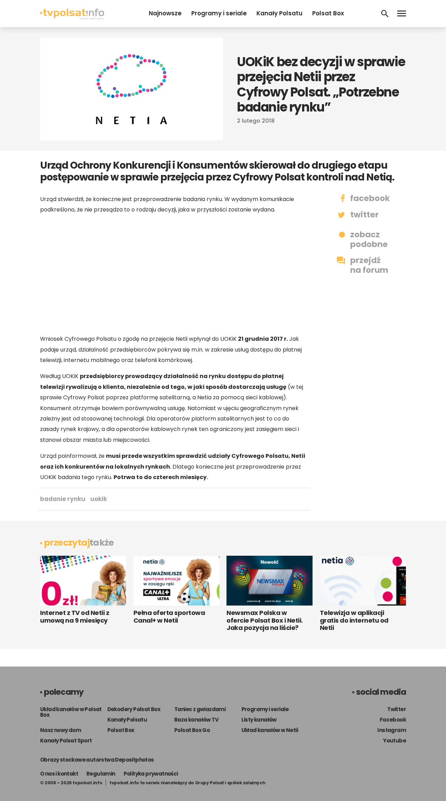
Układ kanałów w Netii (269, 730)
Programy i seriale (219, 13)
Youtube (394, 740)
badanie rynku (62, 499)
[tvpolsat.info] (72, 18)
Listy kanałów (259, 719)
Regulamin (100, 773)
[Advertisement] (174, 274)
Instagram (391, 730)
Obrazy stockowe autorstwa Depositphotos (97, 759)
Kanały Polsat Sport (66, 740)
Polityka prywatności (151, 773)
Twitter (396, 709)
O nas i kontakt (59, 773)
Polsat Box (328, 13)
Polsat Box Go (192, 730)
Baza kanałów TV (196, 719)
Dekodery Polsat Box (134, 709)
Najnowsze (165, 13)
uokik (98, 499)
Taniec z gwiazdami (199, 709)
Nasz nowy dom (60, 730)
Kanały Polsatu (279, 13)
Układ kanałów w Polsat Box (71, 712)
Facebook (393, 719)
